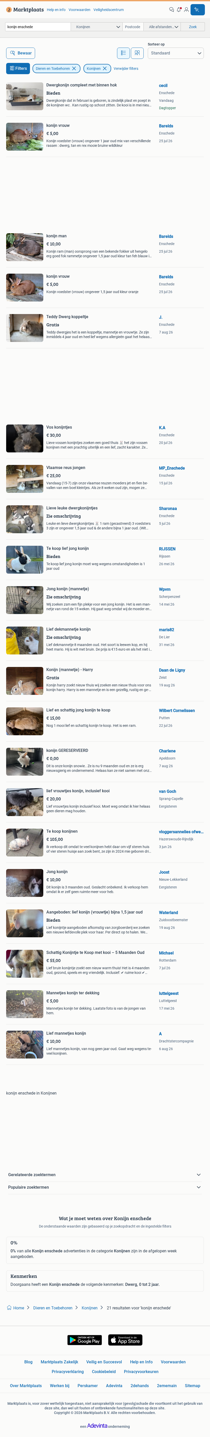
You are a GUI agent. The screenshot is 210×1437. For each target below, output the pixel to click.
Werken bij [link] (59, 1385)
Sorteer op (156, 44)
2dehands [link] (140, 1385)
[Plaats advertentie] (198, 9)
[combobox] (38, 26)
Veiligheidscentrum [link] (108, 10)
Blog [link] (28, 1362)
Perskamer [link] (88, 1385)
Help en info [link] (56, 10)
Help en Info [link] (141, 1362)
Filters (21, 68)
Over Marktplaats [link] (26, 1385)
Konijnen (94, 68)
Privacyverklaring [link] (68, 1371)
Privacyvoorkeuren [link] (141, 1371)
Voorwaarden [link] (79, 10)
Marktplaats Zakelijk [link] (59, 1362)
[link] (24, 9)
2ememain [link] (167, 1385)
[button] (179, 9)
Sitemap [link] (192, 1385)
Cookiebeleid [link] (104, 1371)
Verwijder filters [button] (126, 68)
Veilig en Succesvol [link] (104, 1362)
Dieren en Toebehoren (53, 68)
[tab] (123, 53)
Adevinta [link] (114, 1385)
